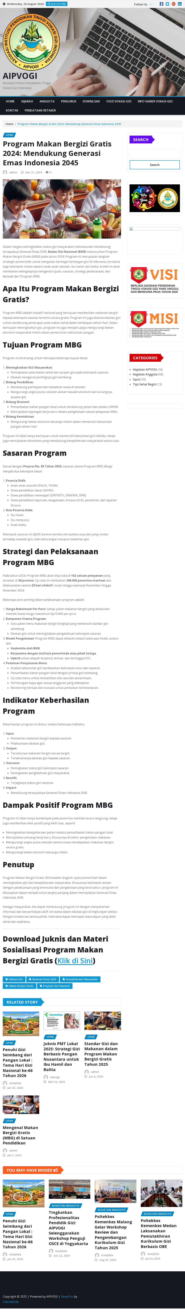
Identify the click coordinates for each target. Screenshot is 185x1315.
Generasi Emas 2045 (44, 979)
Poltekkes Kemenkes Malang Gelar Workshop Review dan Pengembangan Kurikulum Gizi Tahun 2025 (113, 1232)
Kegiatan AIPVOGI (145, 369)
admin (13, 172)
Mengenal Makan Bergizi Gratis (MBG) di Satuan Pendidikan (20, 1135)
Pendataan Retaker (40, 110)
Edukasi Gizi (16, 979)
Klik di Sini (75, 960)
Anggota (47, 101)
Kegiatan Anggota (145, 374)
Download (91, 101)
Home (10, 101)
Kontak (12, 110)
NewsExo (67, 1297)
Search (141, 139)
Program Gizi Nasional (56, 986)
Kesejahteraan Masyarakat (82, 979)
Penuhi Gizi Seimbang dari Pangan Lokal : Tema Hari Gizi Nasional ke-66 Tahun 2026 (18, 1062)
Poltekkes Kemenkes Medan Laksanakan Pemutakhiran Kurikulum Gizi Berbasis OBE (159, 1233)
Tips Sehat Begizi (144, 384)
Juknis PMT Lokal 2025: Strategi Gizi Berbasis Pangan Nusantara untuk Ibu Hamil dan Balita (62, 1056)
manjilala (15, 1083)
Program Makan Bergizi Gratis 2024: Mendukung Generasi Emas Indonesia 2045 (69, 124)
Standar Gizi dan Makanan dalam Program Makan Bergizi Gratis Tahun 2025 (101, 1054)
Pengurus (68, 101)
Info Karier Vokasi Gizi (155, 101)
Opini (136, 379)
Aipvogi (55, 1077)
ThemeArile (10, 1302)
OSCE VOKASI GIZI (118, 101)
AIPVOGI (20, 75)
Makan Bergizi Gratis (21, 986)
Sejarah (27, 101)
